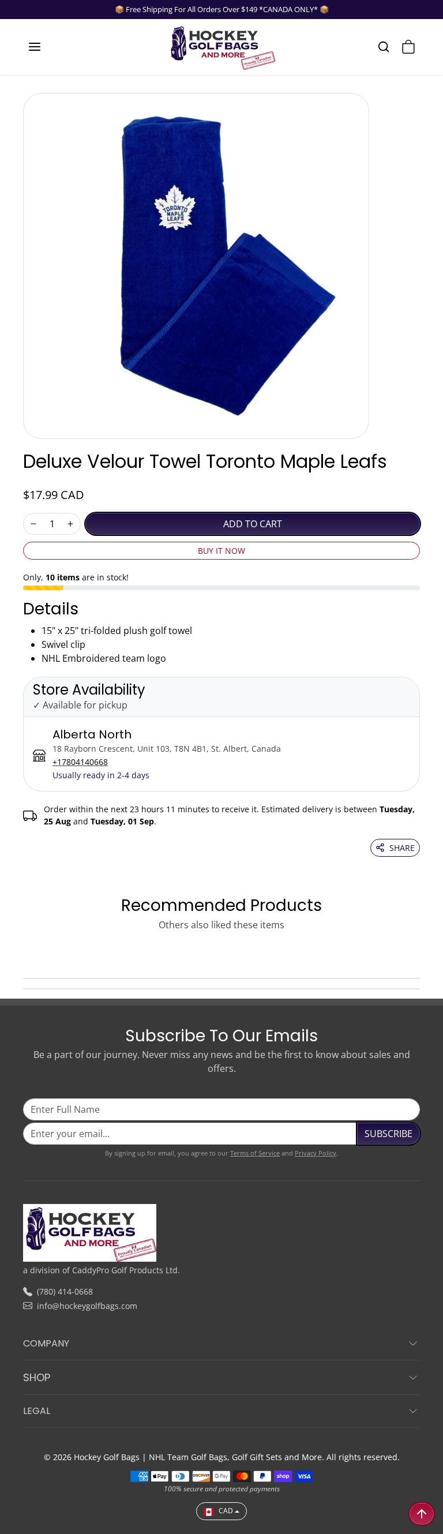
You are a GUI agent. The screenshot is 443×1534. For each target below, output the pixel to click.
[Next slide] (416, 951)
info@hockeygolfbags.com (87, 1305)
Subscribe (388, 1133)
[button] (46, 46)
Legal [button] (36, 1410)
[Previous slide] (26, 951)
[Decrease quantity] (33, 524)
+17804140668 (80, 761)
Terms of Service (255, 1153)
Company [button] (46, 1343)
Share (402, 847)
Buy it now (221, 550)
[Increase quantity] (70, 524)
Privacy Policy (315, 1153)
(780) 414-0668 (65, 1291)
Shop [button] (36, 1377)
